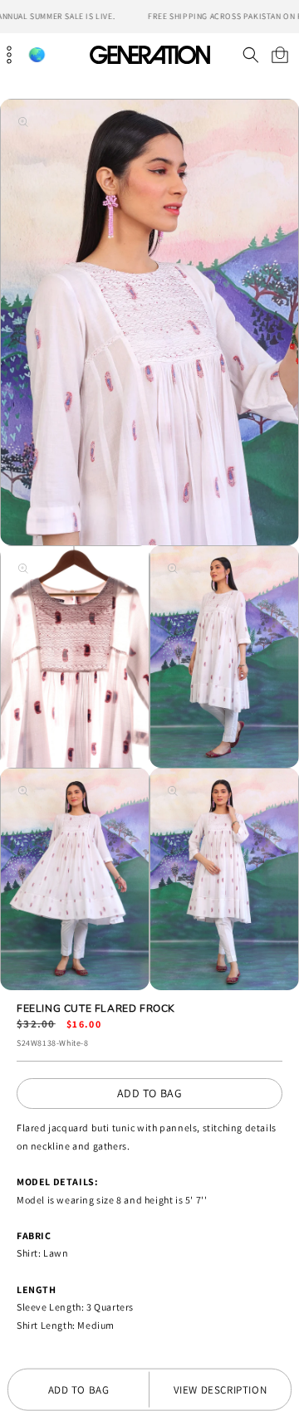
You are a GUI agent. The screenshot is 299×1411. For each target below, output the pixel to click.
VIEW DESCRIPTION (220, 1390)
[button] (250, 55)
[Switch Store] (36, 55)
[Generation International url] (149, 54)
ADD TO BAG (150, 1093)
